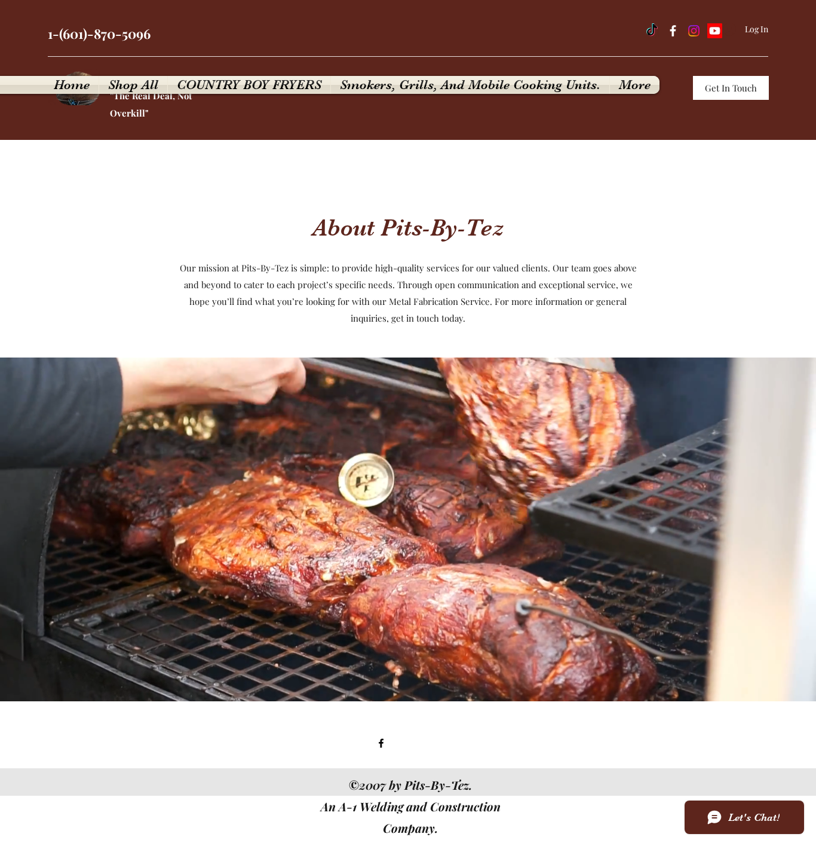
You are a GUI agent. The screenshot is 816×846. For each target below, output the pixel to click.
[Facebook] (672, 30)
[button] (731, 88)
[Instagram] (693, 30)
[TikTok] (652, 30)
